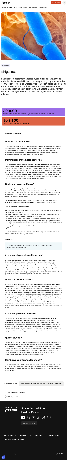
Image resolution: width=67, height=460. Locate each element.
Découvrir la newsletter (29, 423)
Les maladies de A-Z (34, 7)
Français (56, 454)
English (61, 454)
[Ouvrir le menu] (64, 3)
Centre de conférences (14, 439)
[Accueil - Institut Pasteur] (5, 2)
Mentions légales (14, 453)
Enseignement (36, 435)
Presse (23, 435)
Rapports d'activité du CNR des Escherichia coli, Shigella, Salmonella (41, 383)
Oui (9, 396)
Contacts (6, 453)
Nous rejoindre (10, 435)
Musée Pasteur (52, 435)
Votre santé (9, 7)
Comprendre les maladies (20, 7)
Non (17, 396)
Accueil (3, 7)
